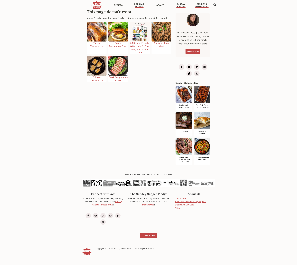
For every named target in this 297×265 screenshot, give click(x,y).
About (160, 5)
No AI (177, 208)
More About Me (193, 51)
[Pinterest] (197, 67)
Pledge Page (148, 205)
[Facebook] (181, 67)
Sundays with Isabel (202, 5)
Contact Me (180, 198)
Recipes (118, 5)
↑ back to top (148, 235)
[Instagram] (204, 67)
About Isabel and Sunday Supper (190, 201)
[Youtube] (189, 67)
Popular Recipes (139, 5)
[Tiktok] (189, 73)
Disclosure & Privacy (184, 205)
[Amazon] (197, 73)
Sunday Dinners (181, 5)
